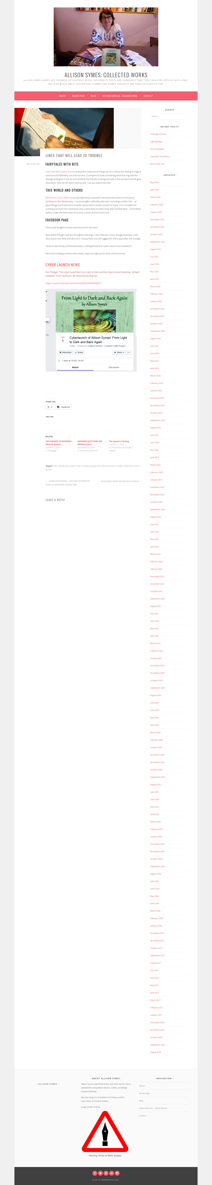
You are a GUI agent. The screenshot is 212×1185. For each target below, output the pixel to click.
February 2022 (156, 561)
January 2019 (156, 836)
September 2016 (157, 1044)
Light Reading (156, 141)
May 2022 (154, 539)
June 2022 (154, 531)
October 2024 (156, 323)
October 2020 (156, 680)
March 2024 (155, 375)
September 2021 (157, 598)
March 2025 (155, 286)
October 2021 (156, 591)
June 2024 (154, 353)
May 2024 (154, 360)
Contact (148, 95)
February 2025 (156, 293)
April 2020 (154, 725)
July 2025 (154, 256)
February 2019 (156, 829)
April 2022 (154, 546)
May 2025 (154, 271)
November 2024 (157, 316)
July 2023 (154, 435)
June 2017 (154, 977)
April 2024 (154, 368)
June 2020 (154, 710)
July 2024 (154, 346)
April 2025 (154, 279)
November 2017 (157, 940)
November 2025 (157, 227)
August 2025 (155, 249)
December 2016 (157, 1022)
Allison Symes (47, 1084)
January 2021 (156, 658)
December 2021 (157, 576)
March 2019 (155, 821)
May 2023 (154, 450)
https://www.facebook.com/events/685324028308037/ (74, 283)
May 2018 (154, 896)
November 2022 (157, 494)
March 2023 (155, 464)
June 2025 (154, 264)
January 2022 (156, 569)
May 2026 (154, 182)
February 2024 (156, 383)
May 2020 (154, 717)
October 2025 (156, 234)
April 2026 (154, 189)
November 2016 (157, 1029)
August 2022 (155, 516)
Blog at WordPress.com (105, 1180)
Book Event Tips (157, 163)
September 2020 (157, 687)
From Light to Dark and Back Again (80, 466)
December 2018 (157, 844)
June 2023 (154, 442)
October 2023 (156, 412)
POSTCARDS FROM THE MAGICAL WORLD (120, 481)
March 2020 (155, 732)
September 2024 (157, 331)
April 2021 (154, 636)
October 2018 (156, 859)
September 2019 (157, 777)
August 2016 (155, 1052)
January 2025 (156, 301)
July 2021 (154, 613)
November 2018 (157, 851)
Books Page (78, 95)
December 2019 (157, 754)
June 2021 (154, 621)
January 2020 (156, 747)
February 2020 (156, 739)
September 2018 (157, 866)
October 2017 (156, 948)
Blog (93, 95)
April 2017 (154, 992)
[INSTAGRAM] (117, 1173)
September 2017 (157, 955)
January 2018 (156, 925)
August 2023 (155, 427)
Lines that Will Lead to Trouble (61, 171)
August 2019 (155, 784)
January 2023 (156, 479)
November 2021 (157, 583)
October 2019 (156, 769)
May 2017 (154, 985)
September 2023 (157, 420)
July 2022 (154, 524)
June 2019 (154, 799)
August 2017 (155, 963)
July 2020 (154, 702)
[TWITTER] (100, 1173)
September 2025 (157, 241)
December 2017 (157, 933)
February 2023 (156, 472)
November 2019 (157, 762)
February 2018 (156, 918)
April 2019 (154, 814)
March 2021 (155, 643)
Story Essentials (157, 149)
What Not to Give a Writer (58, 197)
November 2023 (157, 405)
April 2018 (154, 903)
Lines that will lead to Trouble (110, 466)
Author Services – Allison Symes (119, 95)
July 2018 (154, 881)
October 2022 (156, 502)
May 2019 (154, 806)
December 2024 (157, 308)
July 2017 (154, 970)
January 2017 (156, 1015)
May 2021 (154, 628)
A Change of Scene (158, 134)
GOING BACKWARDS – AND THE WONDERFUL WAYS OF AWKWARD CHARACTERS (68, 483)
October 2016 (156, 1037)
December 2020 (157, 665)
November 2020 (157, 673)
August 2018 (155, 873)
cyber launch (58, 466)
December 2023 (157, 398)
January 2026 (156, 212)
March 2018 (155, 910)
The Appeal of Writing (119, 441)
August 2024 (155, 338)
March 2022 (155, 554)
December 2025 (157, 219)
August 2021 (155, 606)
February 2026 (156, 204)
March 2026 (155, 197)
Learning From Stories (159, 156)
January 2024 (156, 390)
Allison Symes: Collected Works (106, 75)
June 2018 (154, 888)
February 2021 (156, 650)
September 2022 (157, 509)
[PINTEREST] (106, 1173)
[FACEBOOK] (94, 1173)
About (62, 95)
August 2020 (155, 695)
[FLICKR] (111, 1173)
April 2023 (154, 457)
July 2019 (154, 792)
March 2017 (155, 1000)
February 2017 (156, 1007)
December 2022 (157, 487)
